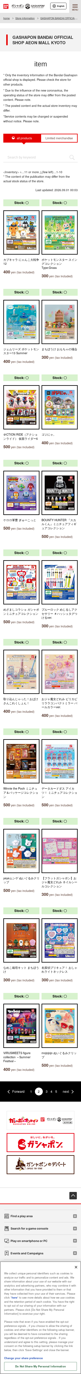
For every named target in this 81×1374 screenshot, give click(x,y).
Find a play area (22, 1216)
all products (24, 138)
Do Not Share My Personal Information (40, 1366)
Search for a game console (29, 1228)
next (66, 1091)
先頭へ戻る (73, 1195)
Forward (18, 1091)
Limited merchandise (59, 138)
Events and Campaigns (27, 1253)
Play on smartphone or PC (29, 1241)
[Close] (76, 1267)
